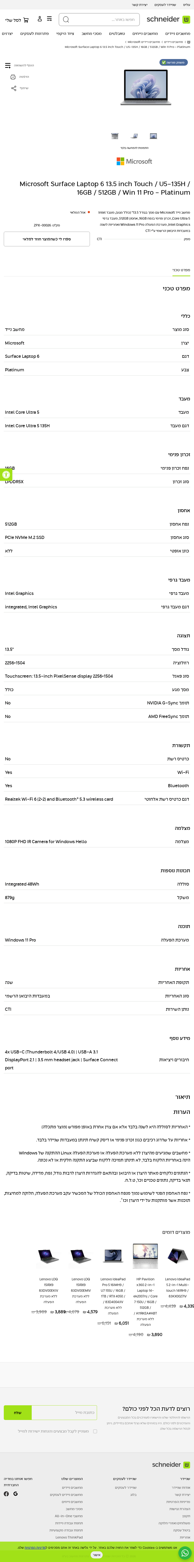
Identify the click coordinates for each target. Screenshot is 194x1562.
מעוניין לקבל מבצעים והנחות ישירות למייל (53, 1431)
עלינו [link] (186, 5)
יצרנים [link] (7, 33)
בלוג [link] (133, 1495)
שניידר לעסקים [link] (165, 5)
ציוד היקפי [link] (65, 33)
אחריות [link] (185, 1537)
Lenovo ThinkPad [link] (69, 1537)
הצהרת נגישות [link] (179, 1509)
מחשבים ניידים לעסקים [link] (66, 1495)
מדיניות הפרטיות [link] (178, 1502)
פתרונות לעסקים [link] (34, 33)
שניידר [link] (185, 1479)
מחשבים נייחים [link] (145, 33)
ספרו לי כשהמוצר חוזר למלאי (47, 239)
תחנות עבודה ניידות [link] (69, 1523)
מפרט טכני (181, 270)
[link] (6, 475)
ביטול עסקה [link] (181, 1530)
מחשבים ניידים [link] (177, 33)
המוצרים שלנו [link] (72, 1479)
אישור (96, 1555)
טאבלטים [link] (117, 33)
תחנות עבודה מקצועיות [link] (66, 1530)
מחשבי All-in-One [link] (69, 1516)
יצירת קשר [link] (139, 5)
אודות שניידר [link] (181, 1487)
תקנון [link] (186, 1516)
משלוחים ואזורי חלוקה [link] (174, 1523)
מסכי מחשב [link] (91, 33)
